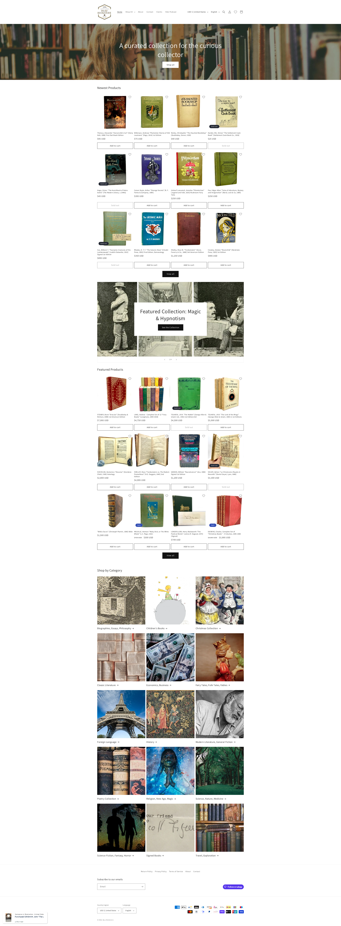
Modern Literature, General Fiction (214, 741)
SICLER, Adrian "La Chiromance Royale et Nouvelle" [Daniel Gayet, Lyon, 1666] (224, 473)
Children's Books (155, 628)
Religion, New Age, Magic (159, 798)
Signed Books (153, 855)
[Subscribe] (142, 887)
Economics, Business (157, 685)
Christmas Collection (207, 628)
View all (170, 274)
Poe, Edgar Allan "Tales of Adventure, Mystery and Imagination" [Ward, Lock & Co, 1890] (225, 191)
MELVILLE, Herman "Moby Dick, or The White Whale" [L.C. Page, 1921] (151, 533)
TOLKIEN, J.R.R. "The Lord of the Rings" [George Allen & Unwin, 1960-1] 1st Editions (225, 416)
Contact (196, 871)
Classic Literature (106, 685)
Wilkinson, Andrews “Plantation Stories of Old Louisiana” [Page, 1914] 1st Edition (152, 134)
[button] (130, 12)
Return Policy (147, 871)
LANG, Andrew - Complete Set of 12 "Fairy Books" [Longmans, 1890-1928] (150, 416)
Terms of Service (176, 871)
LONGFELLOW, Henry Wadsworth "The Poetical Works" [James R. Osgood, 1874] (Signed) (187, 534)
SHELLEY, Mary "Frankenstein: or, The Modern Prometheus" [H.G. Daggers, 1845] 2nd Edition (151, 474)
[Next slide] (176, 359)
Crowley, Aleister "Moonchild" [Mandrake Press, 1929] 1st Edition (224, 251)
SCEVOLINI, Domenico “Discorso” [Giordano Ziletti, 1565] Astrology (114, 473)
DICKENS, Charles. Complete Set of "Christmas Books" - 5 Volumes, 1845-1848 (224, 533)
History (150, 741)
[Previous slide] (165, 359)
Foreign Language (107, 741)
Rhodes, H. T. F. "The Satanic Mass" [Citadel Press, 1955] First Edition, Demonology (151, 251)
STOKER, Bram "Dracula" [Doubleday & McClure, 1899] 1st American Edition (112, 416)
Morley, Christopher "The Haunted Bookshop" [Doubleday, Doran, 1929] (188, 134)
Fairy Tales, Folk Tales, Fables (211, 685)
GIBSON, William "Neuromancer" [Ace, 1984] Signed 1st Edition (188, 473)
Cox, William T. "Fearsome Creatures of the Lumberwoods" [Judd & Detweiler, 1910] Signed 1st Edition (114, 252)
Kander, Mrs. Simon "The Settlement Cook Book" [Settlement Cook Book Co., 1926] (224, 134)
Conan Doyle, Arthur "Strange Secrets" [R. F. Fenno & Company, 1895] (151, 191)
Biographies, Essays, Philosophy (114, 628)
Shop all (170, 64)
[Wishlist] (235, 12)
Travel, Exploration (206, 855)
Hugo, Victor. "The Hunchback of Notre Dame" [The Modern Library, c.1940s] (112, 191)
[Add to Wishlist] (130, 97)
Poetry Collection (106, 798)
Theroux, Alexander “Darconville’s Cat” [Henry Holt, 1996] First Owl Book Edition (115, 134)
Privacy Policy (161, 871)
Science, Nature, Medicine (209, 798)
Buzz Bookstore (108, 920)
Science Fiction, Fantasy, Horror (114, 855)
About (188, 871)
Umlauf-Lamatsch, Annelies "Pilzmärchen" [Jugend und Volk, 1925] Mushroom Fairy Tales (187, 192)
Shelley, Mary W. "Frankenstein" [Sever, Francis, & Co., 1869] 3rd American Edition (187, 251)
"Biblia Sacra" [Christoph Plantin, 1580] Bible (115, 532)
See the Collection (170, 327)
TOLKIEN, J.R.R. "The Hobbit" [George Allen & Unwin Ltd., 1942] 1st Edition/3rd (188, 416)
